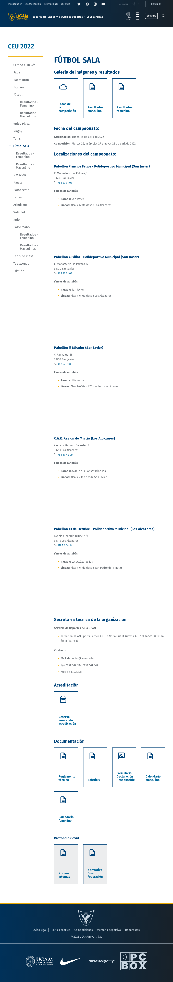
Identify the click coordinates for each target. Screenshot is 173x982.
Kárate (17, 182)
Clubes (51, 17)
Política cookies (60, 930)
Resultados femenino (124, 109)
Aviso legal (39, 930)
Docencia (65, 4)
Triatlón (18, 271)
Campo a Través (24, 65)
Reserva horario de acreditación (67, 720)
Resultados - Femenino (29, 103)
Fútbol (17, 95)
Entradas (151, 15)
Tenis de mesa (23, 256)
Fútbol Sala (21, 146)
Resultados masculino (95, 109)
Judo (16, 220)
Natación (19, 175)
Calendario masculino (153, 778)
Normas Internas (64, 874)
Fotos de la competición (67, 107)
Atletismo (20, 205)
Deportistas (39, 17)
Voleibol (19, 212)
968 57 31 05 (64, 182)
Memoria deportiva (109, 930)
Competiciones (83, 930)
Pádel (17, 72)
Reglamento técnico (67, 778)
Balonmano (21, 227)
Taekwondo (21, 263)
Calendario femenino (66, 818)
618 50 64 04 (64, 545)
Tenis (17, 138)
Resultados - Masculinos (29, 114)
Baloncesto (21, 190)
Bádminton (21, 80)
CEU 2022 (21, 46)
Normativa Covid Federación (95, 873)
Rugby (17, 131)
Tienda (154, 4)
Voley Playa (21, 124)
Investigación (15, 4)
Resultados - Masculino (25, 166)
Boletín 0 (94, 780)
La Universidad (94, 17)
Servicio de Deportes (71, 17)
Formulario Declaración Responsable (126, 776)
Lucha (17, 197)
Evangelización (33, 4)
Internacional (50, 4)
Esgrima (18, 87)
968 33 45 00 (65, 454)
